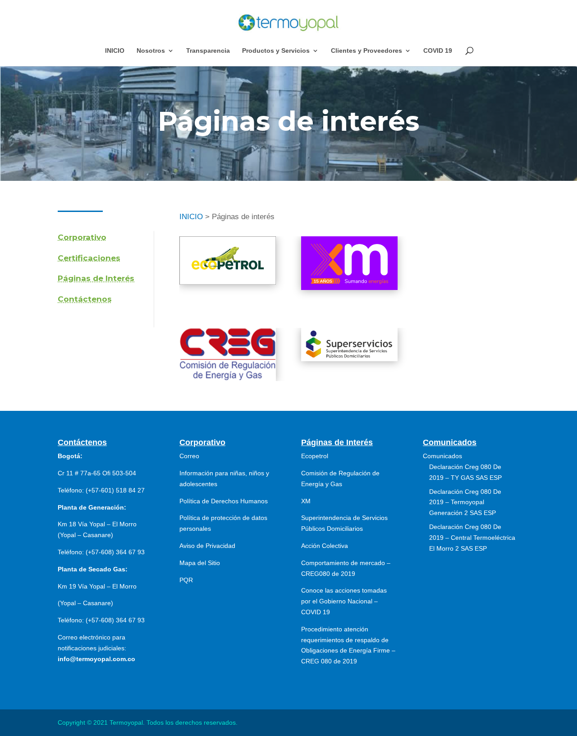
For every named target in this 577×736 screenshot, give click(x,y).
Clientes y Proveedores (366, 50)
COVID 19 (437, 50)
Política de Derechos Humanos (223, 501)
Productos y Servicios (276, 50)
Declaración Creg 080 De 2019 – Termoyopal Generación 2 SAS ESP (465, 502)
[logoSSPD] (349, 358)
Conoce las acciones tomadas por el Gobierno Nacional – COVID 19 (344, 601)
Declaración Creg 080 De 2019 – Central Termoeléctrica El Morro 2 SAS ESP (472, 537)
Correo (189, 456)
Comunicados (442, 456)
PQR (186, 580)
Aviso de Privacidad (207, 545)
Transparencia (208, 50)
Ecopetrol (314, 456)
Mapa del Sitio (199, 562)
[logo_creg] (227, 378)
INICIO (114, 50)
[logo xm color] (349, 287)
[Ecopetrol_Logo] (227, 282)
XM (306, 501)
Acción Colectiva (324, 545)
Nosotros (151, 50)
